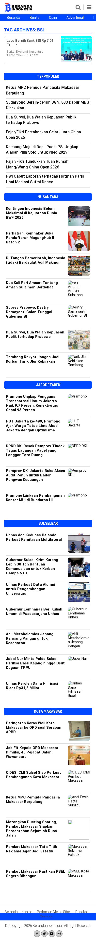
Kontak (26, 912)
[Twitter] (44, 933)
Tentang (46, 917)
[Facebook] (37, 933)
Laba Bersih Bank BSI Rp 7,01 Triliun (30, 43)
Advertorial (75, 18)
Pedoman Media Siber (54, 912)
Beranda (13, 18)
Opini (53, 18)
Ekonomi (22, 51)
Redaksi (81, 912)
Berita (34, 18)
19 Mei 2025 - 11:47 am (22, 55)
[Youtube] (51, 933)
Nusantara (36, 51)
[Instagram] (59, 933)
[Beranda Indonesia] (19, 11)
